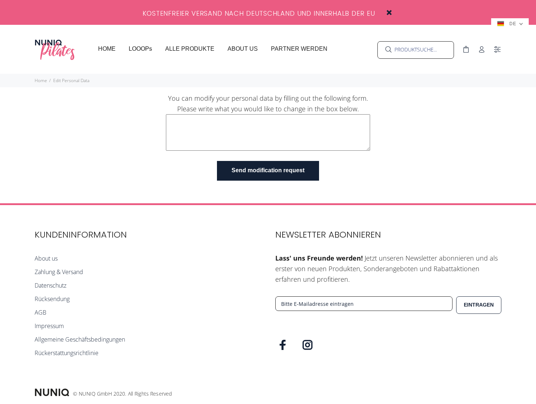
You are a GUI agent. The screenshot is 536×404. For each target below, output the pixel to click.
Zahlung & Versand (59, 272)
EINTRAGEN (479, 305)
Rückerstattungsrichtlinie (66, 353)
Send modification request (268, 170)
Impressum (49, 326)
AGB (40, 312)
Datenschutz (50, 285)
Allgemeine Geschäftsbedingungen (80, 339)
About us (46, 258)
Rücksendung (52, 299)
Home (41, 80)
